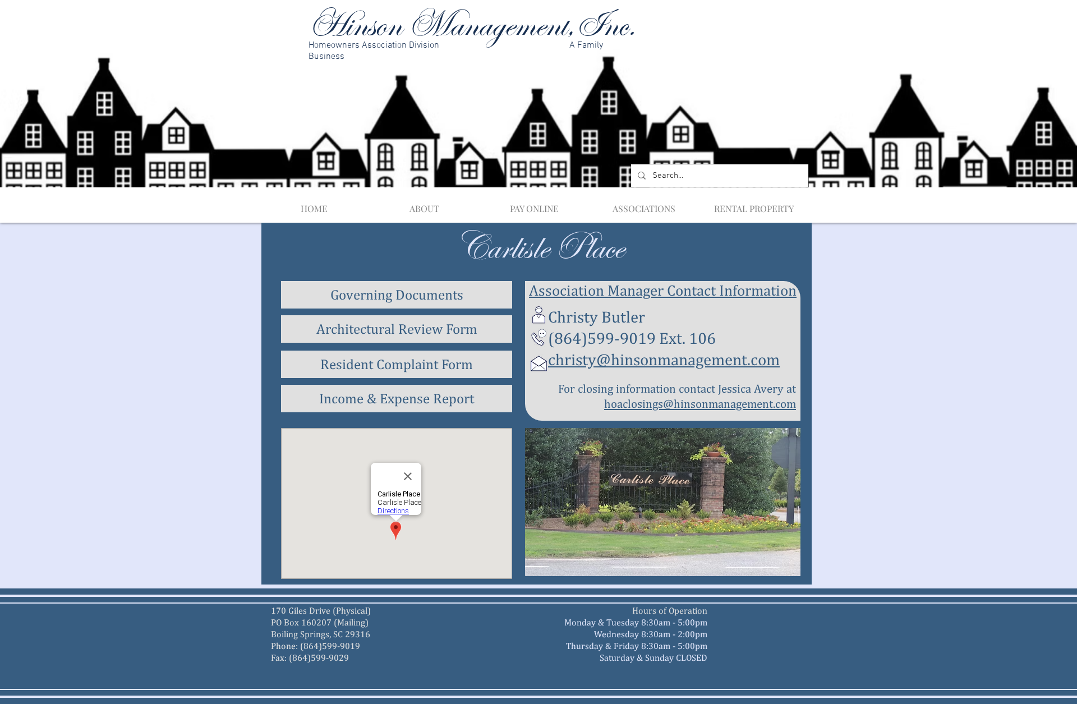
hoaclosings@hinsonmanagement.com (700, 404)
